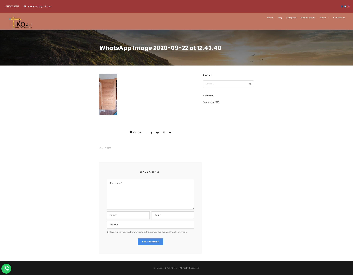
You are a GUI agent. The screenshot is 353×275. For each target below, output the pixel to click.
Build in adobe (308, 17)
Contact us (339, 17)
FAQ (280, 17)
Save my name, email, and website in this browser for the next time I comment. (148, 232)
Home (270, 17)
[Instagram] (349, 6)
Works (323, 17)
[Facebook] (342, 6)
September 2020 (211, 102)
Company (291, 17)
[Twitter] (345, 6)
